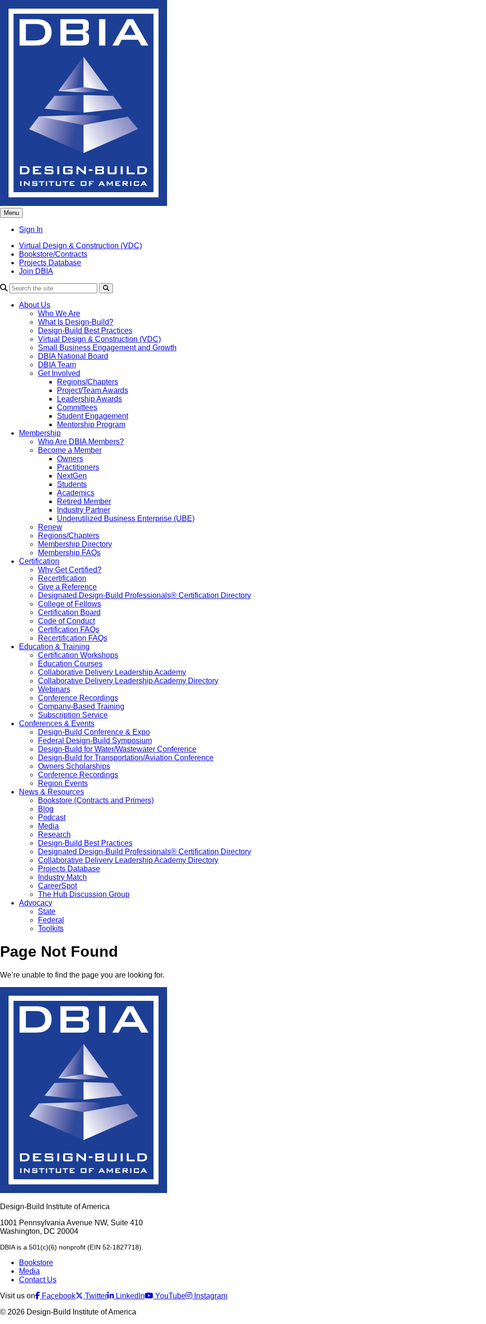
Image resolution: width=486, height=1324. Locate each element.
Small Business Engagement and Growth (107, 348)
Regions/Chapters (87, 382)
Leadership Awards (89, 399)
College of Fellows (69, 604)
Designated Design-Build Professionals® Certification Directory (144, 595)
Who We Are (59, 313)
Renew (50, 527)
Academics (75, 493)
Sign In (31, 229)
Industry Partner (83, 510)
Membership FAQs (69, 553)
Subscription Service (73, 715)
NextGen (72, 476)
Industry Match (62, 877)
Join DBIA (36, 271)
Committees (77, 407)
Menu (11, 212)
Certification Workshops (78, 655)
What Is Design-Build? (75, 322)
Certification (39, 561)
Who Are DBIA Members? (81, 442)
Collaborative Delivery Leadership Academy (112, 672)
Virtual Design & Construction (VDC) (80, 246)
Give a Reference (67, 587)
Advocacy (35, 903)
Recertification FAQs (72, 638)
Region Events (63, 783)
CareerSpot (57, 886)
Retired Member (84, 501)
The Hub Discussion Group (84, 894)
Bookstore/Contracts (53, 254)
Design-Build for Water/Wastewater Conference (117, 749)
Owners (70, 459)
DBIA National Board (73, 356)
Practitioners (78, 467)
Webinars (54, 689)
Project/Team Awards (92, 390)
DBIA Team (57, 365)
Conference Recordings (78, 698)
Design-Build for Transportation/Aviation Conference (126, 758)
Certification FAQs (68, 629)
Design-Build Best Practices (85, 330)
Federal (51, 920)
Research (54, 834)
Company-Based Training (81, 706)
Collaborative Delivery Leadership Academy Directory (128, 681)
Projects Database (50, 263)
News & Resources (51, 792)
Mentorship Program (91, 424)
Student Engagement (92, 416)
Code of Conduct (66, 621)
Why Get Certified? (70, 570)
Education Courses (70, 664)
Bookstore (36, 1263)
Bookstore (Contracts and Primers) (96, 800)
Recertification (62, 578)
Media (48, 826)
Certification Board (69, 612)
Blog (46, 809)
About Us (34, 305)
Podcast (51, 817)
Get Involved (59, 373)
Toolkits (51, 928)
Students (72, 484)
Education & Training (54, 647)
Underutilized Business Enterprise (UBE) (126, 518)
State (47, 911)
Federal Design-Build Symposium (95, 741)
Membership (40, 433)
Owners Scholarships (74, 766)
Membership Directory (75, 544)
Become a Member (70, 450)
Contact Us (37, 1280)
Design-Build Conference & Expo (94, 732)
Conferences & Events (56, 723)
